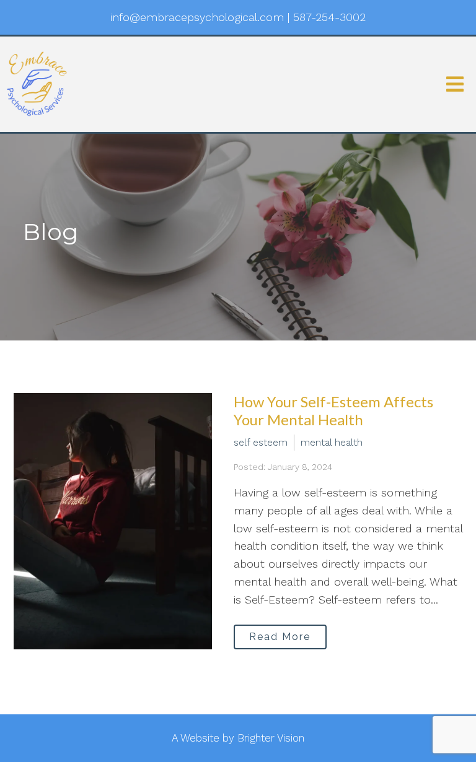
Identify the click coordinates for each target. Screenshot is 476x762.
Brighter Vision (270, 738)
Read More (280, 637)
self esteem (261, 442)
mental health (332, 442)
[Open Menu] (455, 84)
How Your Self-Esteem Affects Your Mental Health (333, 410)
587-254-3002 (329, 17)
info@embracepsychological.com (197, 17)
